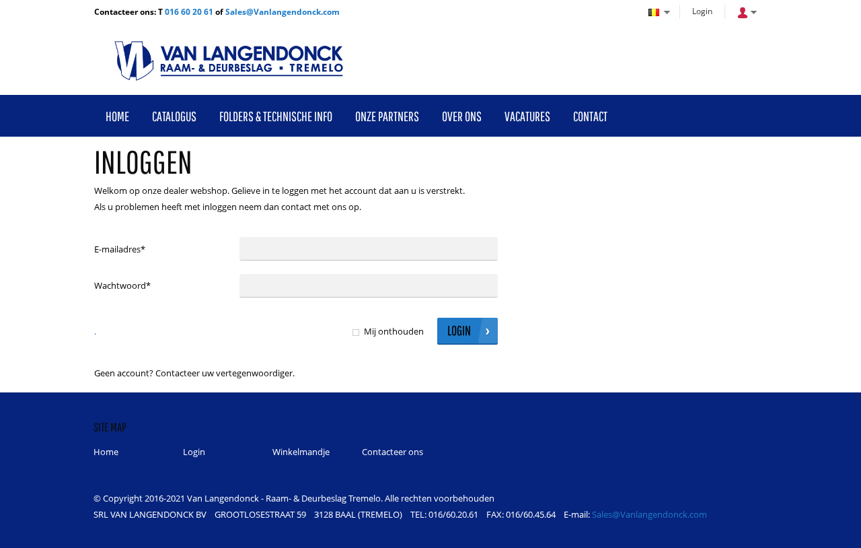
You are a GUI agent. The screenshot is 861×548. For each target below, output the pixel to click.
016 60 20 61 (189, 12)
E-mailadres (119, 249)
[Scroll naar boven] (832, 533)
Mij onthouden (394, 331)
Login (702, 11)
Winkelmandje (301, 452)
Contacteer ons (392, 452)
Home (105, 452)
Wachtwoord (122, 285)
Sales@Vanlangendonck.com (282, 12)
